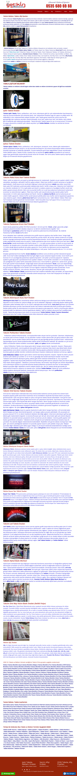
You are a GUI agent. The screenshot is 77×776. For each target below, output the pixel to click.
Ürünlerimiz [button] (58, 11)
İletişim (71, 11)
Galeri (65, 11)
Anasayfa (40, 11)
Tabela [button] (46, 11)
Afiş (52, 11)
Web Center (51, 771)
